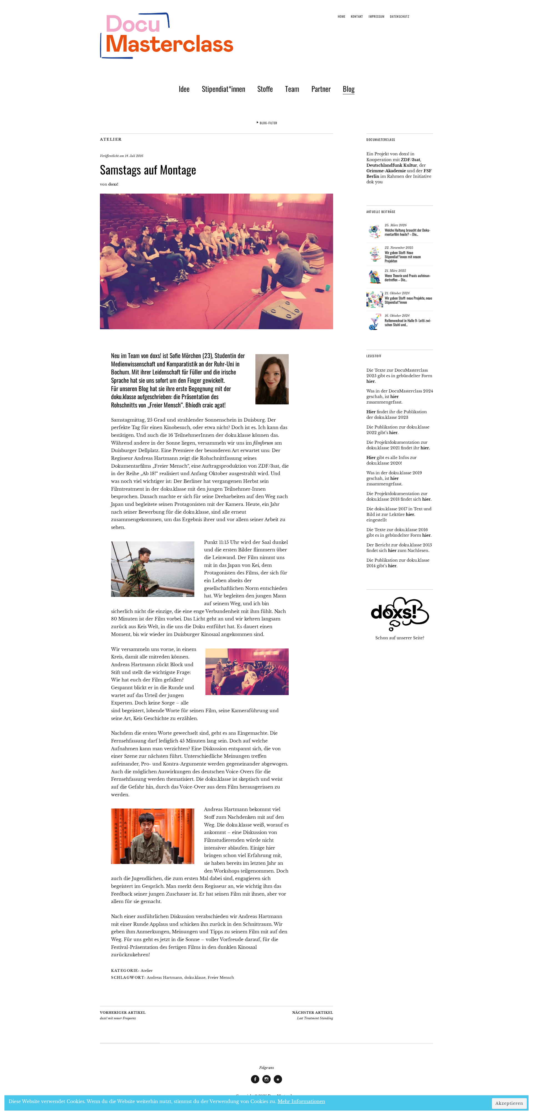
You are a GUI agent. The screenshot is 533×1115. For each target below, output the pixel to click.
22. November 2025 (399, 248)
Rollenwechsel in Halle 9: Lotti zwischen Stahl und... (408, 322)
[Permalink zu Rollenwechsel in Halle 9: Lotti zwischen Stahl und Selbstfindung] (374, 322)
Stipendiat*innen (223, 88)
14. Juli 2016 (134, 156)
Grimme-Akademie (386, 170)
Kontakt (357, 16)
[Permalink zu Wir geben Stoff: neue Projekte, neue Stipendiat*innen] (374, 299)
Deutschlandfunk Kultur (391, 165)
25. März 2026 (396, 225)
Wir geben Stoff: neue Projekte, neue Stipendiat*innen (408, 300)
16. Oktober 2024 (397, 316)
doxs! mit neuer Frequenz (123, 1015)
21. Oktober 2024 (397, 293)
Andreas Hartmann (164, 977)
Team (292, 88)
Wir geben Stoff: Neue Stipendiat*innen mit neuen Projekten (403, 256)
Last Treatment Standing (312, 1015)
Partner (321, 88)
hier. (425, 447)
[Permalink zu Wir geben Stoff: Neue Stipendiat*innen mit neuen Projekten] (374, 254)
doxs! (113, 184)
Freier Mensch (221, 977)
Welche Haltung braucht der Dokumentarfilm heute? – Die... (407, 232)
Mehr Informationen (301, 1101)
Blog (349, 88)
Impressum (376, 16)
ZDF (405, 159)
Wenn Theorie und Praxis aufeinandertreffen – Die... (408, 277)
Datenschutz (399, 16)
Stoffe (265, 88)
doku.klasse (194, 977)
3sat (416, 159)
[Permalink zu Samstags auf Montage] (216, 327)
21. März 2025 (395, 271)
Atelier (111, 139)
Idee (184, 88)
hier (370, 381)
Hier (371, 411)
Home (341, 16)
